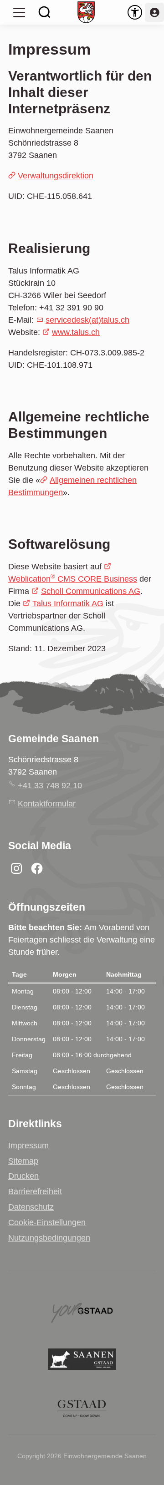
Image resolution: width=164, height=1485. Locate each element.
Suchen (44, 12)
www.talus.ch (76, 332)
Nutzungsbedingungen (49, 1237)
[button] (19, 12)
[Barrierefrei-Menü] (135, 12)
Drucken (23, 1176)
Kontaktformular (47, 803)
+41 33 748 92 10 (50, 785)
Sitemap (23, 1161)
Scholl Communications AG (90, 591)
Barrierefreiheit (35, 1191)
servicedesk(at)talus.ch (87, 319)
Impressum (28, 1145)
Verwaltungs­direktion (55, 175)
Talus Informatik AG (67, 603)
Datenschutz (31, 1206)
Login (154, 12)
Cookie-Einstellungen (47, 1222)
